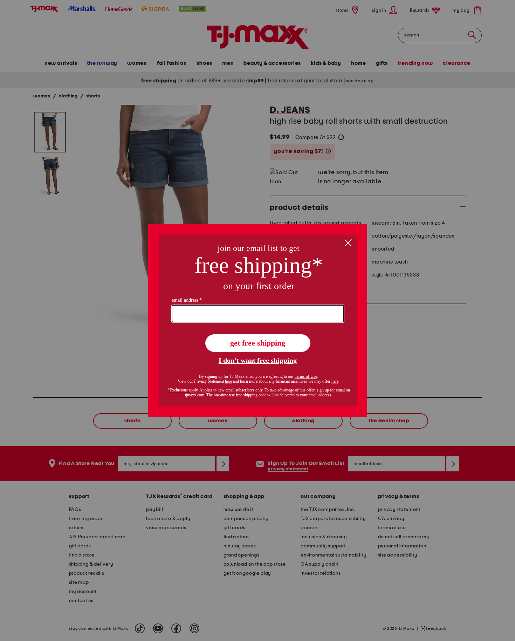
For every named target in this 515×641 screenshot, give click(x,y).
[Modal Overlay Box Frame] (257, 320)
